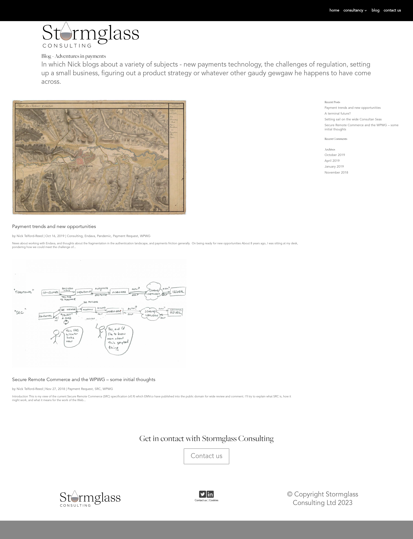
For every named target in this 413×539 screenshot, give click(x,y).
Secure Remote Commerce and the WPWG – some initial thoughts (83, 379)
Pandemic (104, 236)
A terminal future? (338, 113)
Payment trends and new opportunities (54, 226)
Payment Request (125, 236)
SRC (98, 389)
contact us (392, 10)
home (334, 10)
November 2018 (336, 172)
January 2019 (334, 166)
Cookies (213, 500)
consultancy (353, 10)
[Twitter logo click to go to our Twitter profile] (202, 496)
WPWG (145, 236)
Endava (90, 236)
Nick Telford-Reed (30, 236)
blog (375, 10)
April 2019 (332, 161)
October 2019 (335, 155)
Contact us (206, 456)
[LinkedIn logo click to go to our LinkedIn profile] (210, 496)
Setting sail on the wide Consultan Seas (353, 119)
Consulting (75, 236)
